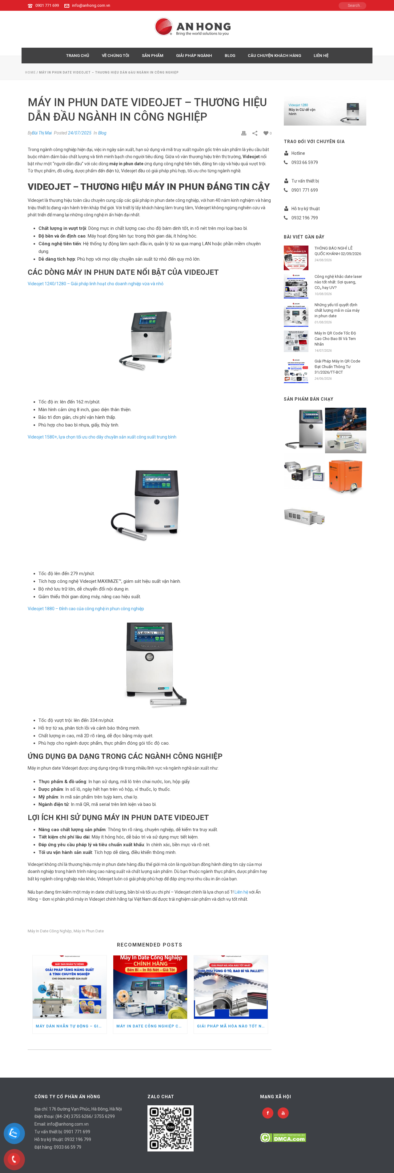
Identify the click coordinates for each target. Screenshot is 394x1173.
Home (30, 72)
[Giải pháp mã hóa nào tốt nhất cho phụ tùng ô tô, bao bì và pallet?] (231, 987)
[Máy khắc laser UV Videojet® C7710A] (353, 440)
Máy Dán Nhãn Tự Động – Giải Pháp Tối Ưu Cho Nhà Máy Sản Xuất (71, 1026)
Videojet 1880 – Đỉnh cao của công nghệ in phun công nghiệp (86, 608)
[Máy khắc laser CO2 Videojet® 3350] (311, 468)
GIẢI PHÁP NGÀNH (194, 55)
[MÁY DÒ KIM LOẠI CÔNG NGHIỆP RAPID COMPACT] (353, 472)
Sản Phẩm (152, 55)
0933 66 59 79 (67, 1147)
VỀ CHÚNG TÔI (115, 55)
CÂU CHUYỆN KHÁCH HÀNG (274, 55)
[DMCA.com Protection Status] (283, 1137)
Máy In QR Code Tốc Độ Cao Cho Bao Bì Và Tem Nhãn (335, 338)
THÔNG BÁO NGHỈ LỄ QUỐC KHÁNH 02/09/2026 (338, 251)
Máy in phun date (89, 931)
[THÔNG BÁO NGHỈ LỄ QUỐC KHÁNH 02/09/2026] (296, 258)
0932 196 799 (78, 1139)
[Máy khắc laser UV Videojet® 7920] (311, 513)
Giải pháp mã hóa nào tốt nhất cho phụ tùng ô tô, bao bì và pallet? (232, 1026)
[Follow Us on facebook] (268, 1113)
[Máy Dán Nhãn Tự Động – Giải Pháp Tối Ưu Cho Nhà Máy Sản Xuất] (70, 987)
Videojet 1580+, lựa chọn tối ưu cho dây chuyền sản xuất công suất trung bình (102, 436)
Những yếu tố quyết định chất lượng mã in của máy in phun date (337, 310)
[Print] (243, 133)
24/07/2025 (79, 132)
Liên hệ (241, 892)
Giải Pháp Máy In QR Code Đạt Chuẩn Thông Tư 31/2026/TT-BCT (337, 366)
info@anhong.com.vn (91, 5)
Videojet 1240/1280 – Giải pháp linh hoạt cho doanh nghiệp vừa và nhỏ (95, 283)
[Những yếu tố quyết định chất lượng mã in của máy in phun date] (296, 314)
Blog (102, 132)
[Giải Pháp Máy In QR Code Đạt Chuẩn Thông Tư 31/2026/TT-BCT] (296, 370)
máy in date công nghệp (50, 931)
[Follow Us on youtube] (283, 1113)
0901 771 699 (47, 5)
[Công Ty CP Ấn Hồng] (197, 29)
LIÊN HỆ (321, 55)
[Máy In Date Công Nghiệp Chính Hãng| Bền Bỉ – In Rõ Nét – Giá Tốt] (150, 987)
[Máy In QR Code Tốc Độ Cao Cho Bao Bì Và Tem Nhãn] (296, 341)
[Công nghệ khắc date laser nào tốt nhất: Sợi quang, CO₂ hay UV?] (296, 286)
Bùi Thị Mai (42, 132)
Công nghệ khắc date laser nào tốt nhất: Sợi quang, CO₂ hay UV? (338, 282)
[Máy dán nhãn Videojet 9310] (353, 417)
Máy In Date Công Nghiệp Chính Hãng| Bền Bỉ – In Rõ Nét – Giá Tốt (151, 1026)
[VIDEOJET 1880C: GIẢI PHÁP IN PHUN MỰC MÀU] (311, 425)
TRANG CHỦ (77, 55)
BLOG (230, 55)
